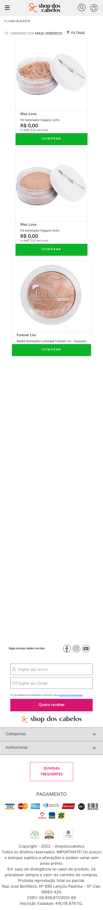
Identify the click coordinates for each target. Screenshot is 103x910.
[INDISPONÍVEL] (51, 350)
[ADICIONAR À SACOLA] (51, 139)
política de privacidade (70, 695)
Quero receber (52, 705)
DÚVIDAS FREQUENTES (52, 772)
